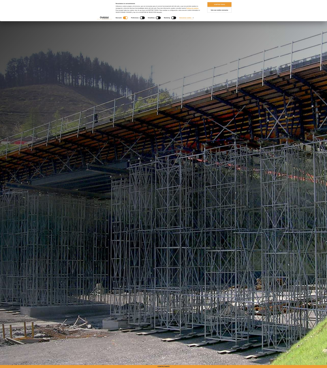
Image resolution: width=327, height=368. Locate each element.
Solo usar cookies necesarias (219, 10)
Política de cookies (192, 8)
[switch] (142, 17)
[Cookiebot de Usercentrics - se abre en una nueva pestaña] (104, 18)
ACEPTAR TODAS (219, 4)
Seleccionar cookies (185, 17)
